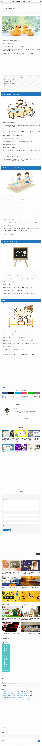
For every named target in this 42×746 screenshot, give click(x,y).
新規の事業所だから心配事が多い (11, 79)
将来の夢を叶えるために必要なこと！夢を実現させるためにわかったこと (15, 691)
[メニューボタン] (1, 1)
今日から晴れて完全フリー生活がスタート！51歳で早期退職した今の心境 (15, 697)
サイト (4, 521)
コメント (5, 499)
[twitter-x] (14, 416)
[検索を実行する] (39, 741)
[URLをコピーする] (37, 393)
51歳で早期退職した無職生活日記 (21, 1)
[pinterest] (16, 416)
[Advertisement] (21, 65)
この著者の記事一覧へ (26, 418)
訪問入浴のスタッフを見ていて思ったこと (13, 81)
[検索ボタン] (41, 1)
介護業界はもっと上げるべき (10, 83)
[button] (5, 393)
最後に (6, 85)
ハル (7, 414)
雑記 (3, 387)
